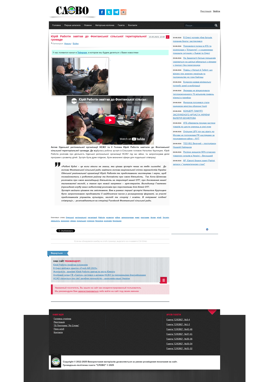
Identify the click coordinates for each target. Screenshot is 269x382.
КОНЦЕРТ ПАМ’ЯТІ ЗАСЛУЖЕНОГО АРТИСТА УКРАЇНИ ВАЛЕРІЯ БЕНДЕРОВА (191, 114)
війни (117, 217)
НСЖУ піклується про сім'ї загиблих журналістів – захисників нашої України (91, 278)
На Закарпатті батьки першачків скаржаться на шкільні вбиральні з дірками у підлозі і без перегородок (194, 61)
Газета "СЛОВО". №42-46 (179, 329)
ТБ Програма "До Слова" (66, 325)
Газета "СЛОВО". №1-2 (178, 324)
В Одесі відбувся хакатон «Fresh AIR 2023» (75, 268)
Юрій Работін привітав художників (70, 264)
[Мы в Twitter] (109, 12)
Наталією (99, 221)
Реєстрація (205, 11)
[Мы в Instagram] (124, 12)
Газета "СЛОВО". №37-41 (179, 334)
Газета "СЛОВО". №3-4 (178, 319)
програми (145, 217)
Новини (88, 25)
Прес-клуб (59, 329)
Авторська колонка (104, 25)
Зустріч (166, 217)
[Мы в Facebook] (102, 12)
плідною (90, 221)
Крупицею (117, 221)
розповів (108, 221)
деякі (137, 217)
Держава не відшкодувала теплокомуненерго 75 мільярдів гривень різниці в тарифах (193, 94)
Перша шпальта (72, 25)
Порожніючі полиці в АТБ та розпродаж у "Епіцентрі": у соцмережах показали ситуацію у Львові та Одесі (193, 49)
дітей (159, 217)
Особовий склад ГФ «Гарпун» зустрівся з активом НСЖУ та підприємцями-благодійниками (99, 275)
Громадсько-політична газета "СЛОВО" (72, 11)
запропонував (127, 217)
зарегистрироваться (88, 291)
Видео (76, 44)
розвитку (110, 217)
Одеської (70, 217)
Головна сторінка (62, 318)
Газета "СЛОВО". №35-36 (179, 339)
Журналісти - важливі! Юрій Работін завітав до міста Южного (84, 271)
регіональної (80, 217)
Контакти (132, 25)
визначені (65, 221)
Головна (56, 25)
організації (92, 217)
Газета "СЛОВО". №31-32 (179, 348)
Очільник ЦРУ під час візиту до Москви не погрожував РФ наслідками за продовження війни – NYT (194, 135)
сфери (73, 221)
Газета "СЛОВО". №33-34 (179, 343)
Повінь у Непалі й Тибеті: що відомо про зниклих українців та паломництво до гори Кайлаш (192, 73)
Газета (121, 25)
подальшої (81, 221)
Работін (101, 217)
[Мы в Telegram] (116, 12)
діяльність (55, 221)
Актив (153, 217)
